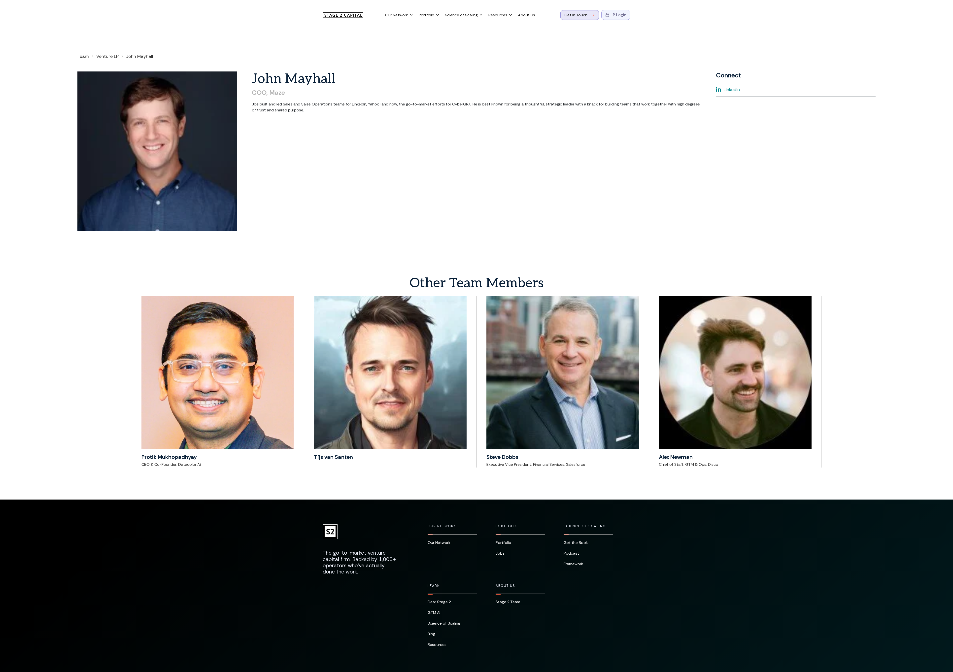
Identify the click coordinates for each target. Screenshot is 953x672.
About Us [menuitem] (505, 586)
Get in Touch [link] (575, 15)
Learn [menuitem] (434, 586)
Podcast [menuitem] (571, 553)
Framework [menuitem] (573, 564)
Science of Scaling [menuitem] (585, 526)
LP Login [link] (618, 14)
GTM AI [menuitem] (434, 612)
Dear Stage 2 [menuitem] (439, 602)
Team (83, 56)
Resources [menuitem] (437, 644)
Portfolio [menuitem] (507, 526)
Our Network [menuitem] (442, 526)
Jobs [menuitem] (500, 553)
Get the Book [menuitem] (576, 542)
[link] (343, 14)
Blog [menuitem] (431, 634)
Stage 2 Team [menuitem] (508, 602)
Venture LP (107, 56)
